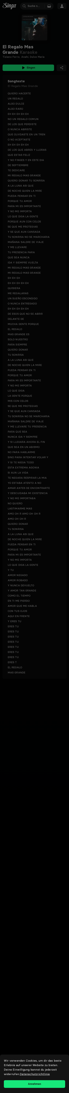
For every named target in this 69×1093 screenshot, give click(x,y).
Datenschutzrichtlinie (35, 1074)
